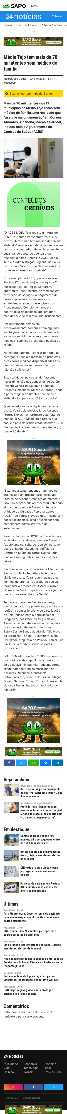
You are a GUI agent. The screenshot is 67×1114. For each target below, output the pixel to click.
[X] (53, 1087)
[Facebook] (33, 1087)
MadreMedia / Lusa (15, 78)
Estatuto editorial (31, 1098)
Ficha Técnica (11, 1098)
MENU (34, 6)
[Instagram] (13, 1087)
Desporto (8, 972)
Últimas (11, 904)
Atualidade (10, 82)
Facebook (46, 1012)
